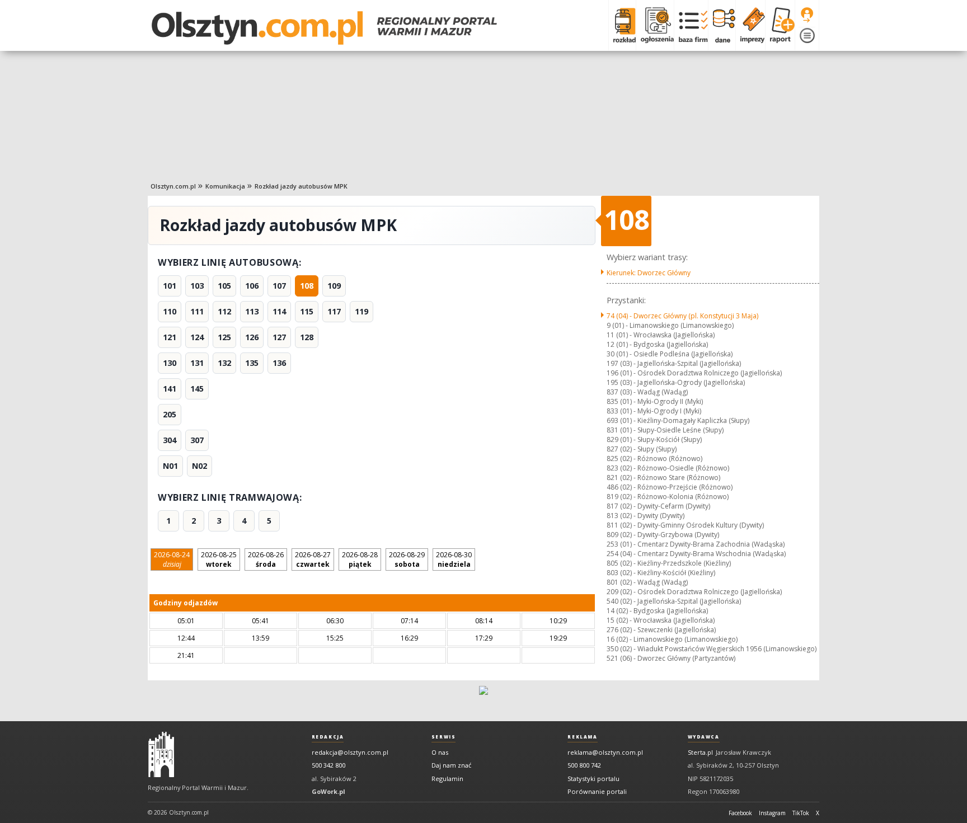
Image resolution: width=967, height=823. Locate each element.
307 (197, 440)
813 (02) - (645, 515)
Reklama (582, 737)
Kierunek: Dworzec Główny (649, 273)
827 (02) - (642, 449)
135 (252, 363)
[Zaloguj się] (806, 15)
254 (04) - (696, 553)
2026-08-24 (172, 559)
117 (334, 311)
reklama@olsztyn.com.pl (605, 752)
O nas (439, 752)
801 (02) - (647, 582)
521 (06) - (671, 658)
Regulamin (447, 778)
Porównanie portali (597, 791)
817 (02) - (658, 506)
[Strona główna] (324, 28)
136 (279, 363)
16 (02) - (672, 639)
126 (252, 337)
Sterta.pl (700, 752)
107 (279, 285)
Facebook (740, 813)
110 (169, 311)
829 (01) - (654, 439)
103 (197, 285)
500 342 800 (328, 765)
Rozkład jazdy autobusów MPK (301, 186)
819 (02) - (668, 496)
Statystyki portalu (593, 778)
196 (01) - (694, 373)
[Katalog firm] (691, 25)
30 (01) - (670, 354)
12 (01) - (657, 344)
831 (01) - (665, 430)
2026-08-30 (454, 559)
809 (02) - (663, 534)
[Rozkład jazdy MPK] (622, 25)
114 (279, 311)
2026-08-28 (360, 559)
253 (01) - (696, 544)
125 (224, 337)
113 (252, 311)
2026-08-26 (266, 559)
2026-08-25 (219, 559)
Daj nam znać (451, 765)
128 (306, 337)
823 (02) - (668, 468)
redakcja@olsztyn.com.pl (350, 752)
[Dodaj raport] (780, 25)
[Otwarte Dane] (721, 25)
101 (169, 285)
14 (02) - (657, 610)
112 (224, 311)
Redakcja (328, 737)
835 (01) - (655, 401)
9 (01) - (670, 325)
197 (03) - (674, 363)
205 (169, 414)
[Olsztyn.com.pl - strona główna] (161, 754)
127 (279, 337)
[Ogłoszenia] (655, 25)
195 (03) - (676, 382)
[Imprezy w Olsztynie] (750, 25)
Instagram (772, 813)
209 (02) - (694, 591)
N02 (199, 465)
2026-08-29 (407, 559)
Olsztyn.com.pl (173, 186)
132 (224, 363)
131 (197, 363)
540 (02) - (674, 601)
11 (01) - (661, 335)
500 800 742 (584, 765)
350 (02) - (711, 648)
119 (361, 311)
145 (197, 388)
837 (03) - (647, 392)
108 (306, 285)
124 (197, 337)
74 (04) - (682, 316)
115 (306, 311)
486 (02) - (670, 487)
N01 (170, 465)
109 (334, 285)
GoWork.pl (328, 791)
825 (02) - (654, 458)
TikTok (800, 813)
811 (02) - (685, 525)
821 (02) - (663, 477)
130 (169, 363)
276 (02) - (661, 629)
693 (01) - (678, 420)
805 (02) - (669, 563)
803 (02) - (661, 572)
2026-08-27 (313, 559)
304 (169, 440)
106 (252, 285)
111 (197, 311)
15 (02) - (661, 620)
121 (169, 337)
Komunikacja (225, 186)
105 (224, 285)
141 (169, 388)
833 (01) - (654, 411)
